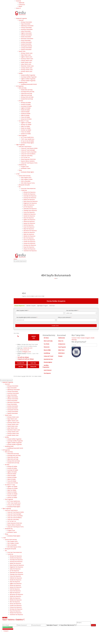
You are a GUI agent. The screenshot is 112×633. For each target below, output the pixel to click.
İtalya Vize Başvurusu (28, 228)
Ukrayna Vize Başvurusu (29, 249)
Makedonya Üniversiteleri (27, 25)
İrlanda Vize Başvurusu (29, 221)
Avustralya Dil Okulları (26, 106)
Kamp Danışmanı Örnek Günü (28, 159)
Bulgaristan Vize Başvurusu (30, 203)
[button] (14, 16)
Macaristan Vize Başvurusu (30, 230)
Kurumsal (18, 1)
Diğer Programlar (20, 144)
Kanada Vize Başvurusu (29, 216)
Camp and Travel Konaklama (28, 153)
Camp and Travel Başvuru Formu (29, 163)
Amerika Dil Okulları (26, 104)
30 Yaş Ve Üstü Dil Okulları (27, 141)
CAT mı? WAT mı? (25, 157)
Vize (20, 186)
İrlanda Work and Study (26, 89)
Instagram (87, 338)
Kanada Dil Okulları (25, 113)
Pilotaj (20, 170)
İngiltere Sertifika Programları (28, 78)
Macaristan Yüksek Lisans (27, 66)
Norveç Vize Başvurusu (29, 239)
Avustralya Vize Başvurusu (29, 196)
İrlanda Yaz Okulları (25, 128)
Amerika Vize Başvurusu (29, 194)
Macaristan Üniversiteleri (27, 38)
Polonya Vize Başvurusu (29, 243)
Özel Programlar (23, 135)
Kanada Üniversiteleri (26, 44)
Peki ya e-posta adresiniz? (65, 317)
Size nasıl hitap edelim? (72, 310)
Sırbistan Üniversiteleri (26, 35)
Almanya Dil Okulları (26, 102)
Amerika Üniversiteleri (26, 42)
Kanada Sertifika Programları (28, 75)
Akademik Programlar (21, 18)
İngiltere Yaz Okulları (26, 122)
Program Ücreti (25, 166)
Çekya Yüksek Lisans (26, 64)
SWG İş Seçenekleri (25, 181)
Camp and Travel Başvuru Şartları (29, 148)
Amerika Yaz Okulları (26, 130)
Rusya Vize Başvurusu (28, 247)
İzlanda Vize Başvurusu (29, 232)
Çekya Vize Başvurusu (28, 205)
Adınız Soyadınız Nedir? (23, 310)
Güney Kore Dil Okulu (26, 119)
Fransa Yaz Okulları (25, 132)
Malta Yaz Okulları (25, 126)
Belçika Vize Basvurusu (29, 199)
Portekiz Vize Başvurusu (29, 241)
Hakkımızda (21, 2)
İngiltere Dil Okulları (26, 108)
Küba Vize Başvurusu (28, 217)
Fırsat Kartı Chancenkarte (28, 188)
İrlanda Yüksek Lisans (26, 62)
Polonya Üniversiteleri (26, 27)
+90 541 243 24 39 (24, 350)
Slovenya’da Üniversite (26, 46)
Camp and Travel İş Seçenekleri (28, 152)
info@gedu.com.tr (26, 351)
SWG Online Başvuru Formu (28, 183)
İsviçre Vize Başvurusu (28, 227)
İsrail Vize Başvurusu (28, 225)
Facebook (74, 338)
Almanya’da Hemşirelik (24, 185)
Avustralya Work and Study (27, 91)
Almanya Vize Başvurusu (29, 192)
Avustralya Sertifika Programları (28, 77)
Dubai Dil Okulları (25, 111)
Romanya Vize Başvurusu (29, 245)
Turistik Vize (24, 190)
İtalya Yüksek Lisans (26, 55)
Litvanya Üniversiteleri (26, 47)
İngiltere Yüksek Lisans (26, 57)
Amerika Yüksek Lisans (26, 71)
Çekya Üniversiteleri (26, 31)
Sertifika (21, 73)
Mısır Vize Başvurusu (28, 238)
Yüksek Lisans (22, 51)
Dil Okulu (21, 100)
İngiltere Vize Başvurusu (29, 219)
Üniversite (21, 20)
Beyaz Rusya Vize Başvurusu (30, 201)
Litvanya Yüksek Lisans (26, 68)
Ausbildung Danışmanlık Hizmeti (29, 84)
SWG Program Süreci (26, 177)
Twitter (78, 338)
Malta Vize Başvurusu (28, 234)
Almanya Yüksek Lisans (26, 53)
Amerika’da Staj (22, 164)
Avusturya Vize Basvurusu (29, 197)
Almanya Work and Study (27, 97)
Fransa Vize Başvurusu (29, 212)
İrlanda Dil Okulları (25, 110)
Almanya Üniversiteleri (26, 22)
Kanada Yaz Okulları (26, 133)
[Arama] (97, 345)
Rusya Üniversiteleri (26, 40)
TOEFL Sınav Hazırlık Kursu (27, 139)
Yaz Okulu (46, 344)
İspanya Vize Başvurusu (29, 223)
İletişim (20, 6)
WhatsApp (74, 339)
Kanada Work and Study (27, 99)
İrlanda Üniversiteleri (26, 36)
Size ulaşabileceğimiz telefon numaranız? (27, 317)
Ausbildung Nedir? (23, 82)
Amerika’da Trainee (25, 168)
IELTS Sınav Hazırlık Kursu (27, 137)
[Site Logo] (20, 13)
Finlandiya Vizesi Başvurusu (30, 210)
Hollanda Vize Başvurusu (29, 214)
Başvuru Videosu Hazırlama (28, 161)
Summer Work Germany (24, 175)
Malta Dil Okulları (25, 115)
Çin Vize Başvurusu (28, 206)
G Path (18, 174)
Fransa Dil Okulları (25, 117)
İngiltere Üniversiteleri (26, 33)
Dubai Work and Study (26, 93)
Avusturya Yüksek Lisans (27, 58)
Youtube (83, 338)
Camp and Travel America (25, 146)
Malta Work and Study (26, 95)
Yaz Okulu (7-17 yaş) (24, 121)
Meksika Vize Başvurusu (29, 236)
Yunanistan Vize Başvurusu (30, 250)
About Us (18, 8)
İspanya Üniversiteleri (26, 49)
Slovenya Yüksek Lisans (27, 69)
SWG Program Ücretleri (26, 179)
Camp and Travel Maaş (26, 155)
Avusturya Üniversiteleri (27, 29)
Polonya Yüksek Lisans (26, 60)
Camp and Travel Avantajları (28, 150)
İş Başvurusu (22, 4)
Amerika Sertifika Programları (28, 80)
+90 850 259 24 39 (27, 348)
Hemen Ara (10, 629)
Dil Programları (20, 86)
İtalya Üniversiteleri (25, 24)
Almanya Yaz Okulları (26, 124)
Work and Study (22, 88)
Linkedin (92, 338)
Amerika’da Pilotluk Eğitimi (27, 142)
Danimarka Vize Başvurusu (30, 208)
